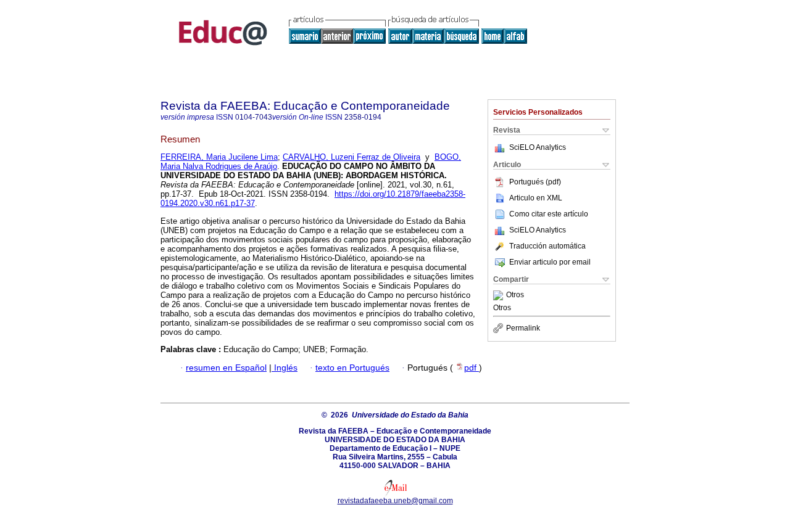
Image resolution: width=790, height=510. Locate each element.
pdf (471, 367)
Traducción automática (547, 246)
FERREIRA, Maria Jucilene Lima (219, 157)
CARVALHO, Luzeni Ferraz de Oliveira (351, 157)
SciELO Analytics (537, 147)
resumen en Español (226, 367)
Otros (515, 295)
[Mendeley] (499, 295)
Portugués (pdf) (535, 182)
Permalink (523, 328)
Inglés (284, 367)
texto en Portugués (352, 367)
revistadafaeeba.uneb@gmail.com (395, 500)
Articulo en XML (535, 198)
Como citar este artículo (548, 214)
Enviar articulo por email (550, 262)
